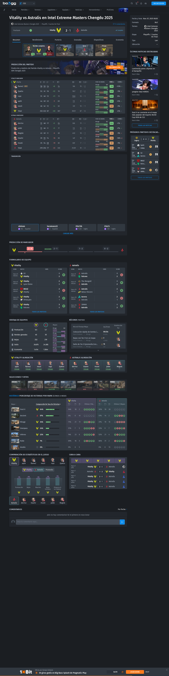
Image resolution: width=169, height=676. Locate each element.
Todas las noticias (145, 125)
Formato (135, 22)
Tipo (133, 40)
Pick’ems (110, 10)
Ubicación (136, 44)
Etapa (134, 34)
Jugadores (51, 10)
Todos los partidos (39, 312)
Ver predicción (114, 67)
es (146, 3)
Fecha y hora (137, 19)
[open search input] (132, 3)
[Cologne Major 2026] (123, 9)
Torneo (134, 26)
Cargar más (68, 233)
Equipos (65, 10)
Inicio (14, 10)
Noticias (78, 10)
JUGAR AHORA (135, 672)
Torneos (38, 10)
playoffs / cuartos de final (51, 24)
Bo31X (115, 672)
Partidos (24, 10)
